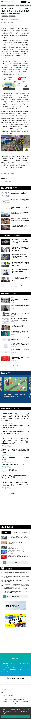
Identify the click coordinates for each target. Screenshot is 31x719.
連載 (2, 692)
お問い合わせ (4, 701)
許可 (15, 716)
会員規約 (17, 701)
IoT (27, 5)
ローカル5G (11, 5)
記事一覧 (15, 365)
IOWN (4, 5)
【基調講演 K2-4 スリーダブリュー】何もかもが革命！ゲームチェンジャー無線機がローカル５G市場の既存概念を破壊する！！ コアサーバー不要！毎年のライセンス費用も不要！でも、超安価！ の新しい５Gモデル (16, 586)
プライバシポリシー (15, 711)
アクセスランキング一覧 (12, 562)
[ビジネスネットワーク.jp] (7, 2)
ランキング (3, 689)
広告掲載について (21, 699)
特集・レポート (4, 682)
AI (17, 5)
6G (22, 5)
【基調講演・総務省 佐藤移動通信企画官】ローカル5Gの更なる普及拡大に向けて (16, 592)
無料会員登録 (15, 658)
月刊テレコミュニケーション (7, 695)
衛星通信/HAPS (12, 16)
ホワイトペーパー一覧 (15, 493)
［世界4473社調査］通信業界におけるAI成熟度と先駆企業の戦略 (16, 577)
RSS (15, 703)
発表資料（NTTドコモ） (7, 181)
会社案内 (15, 699)
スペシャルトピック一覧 (15, 286)
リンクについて (11, 701)
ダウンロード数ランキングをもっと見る (15, 596)
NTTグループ (4, 16)
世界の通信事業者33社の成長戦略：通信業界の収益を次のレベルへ (16, 573)
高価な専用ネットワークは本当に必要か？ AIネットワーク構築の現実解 (16, 581)
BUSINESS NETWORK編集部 (10, 19)
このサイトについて (8, 699)
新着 (2, 686)
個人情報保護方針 (24, 701)
